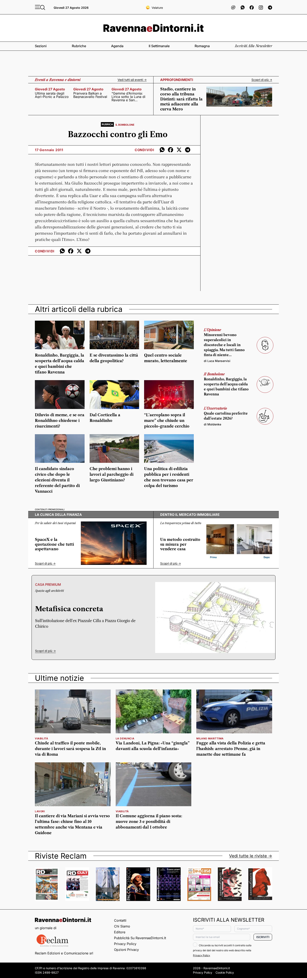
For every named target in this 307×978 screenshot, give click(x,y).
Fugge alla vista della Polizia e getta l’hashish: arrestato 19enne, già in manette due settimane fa (230, 749)
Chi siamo (122, 926)
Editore (119, 932)
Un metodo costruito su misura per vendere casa (180, 544)
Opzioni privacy (126, 950)
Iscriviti (262, 937)
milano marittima (210, 738)
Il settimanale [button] (159, 46)
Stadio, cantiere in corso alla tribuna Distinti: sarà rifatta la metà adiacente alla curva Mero (181, 99)
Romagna (202, 46)
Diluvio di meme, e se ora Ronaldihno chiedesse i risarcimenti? (59, 421)
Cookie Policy (225, 972)
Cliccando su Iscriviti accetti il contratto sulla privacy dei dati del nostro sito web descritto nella (222, 950)
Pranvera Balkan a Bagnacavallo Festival (90, 95)
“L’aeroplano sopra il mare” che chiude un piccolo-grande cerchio (166, 421)
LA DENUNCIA (125, 738)
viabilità (41, 738)
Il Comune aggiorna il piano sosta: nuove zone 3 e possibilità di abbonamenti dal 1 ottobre (149, 822)
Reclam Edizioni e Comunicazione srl (64, 953)
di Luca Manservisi (217, 361)
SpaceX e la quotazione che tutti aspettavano (54, 544)
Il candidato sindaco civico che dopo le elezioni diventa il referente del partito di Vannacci (57, 480)
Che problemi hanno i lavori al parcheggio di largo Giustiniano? (111, 474)
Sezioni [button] (41, 46)
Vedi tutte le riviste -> (250, 856)
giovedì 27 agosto (50, 89)
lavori (40, 811)
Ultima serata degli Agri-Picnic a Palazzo (52, 95)
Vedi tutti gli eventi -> (132, 79)
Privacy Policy (125, 944)
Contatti (120, 920)
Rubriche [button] (79, 46)
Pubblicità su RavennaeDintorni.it (140, 938)
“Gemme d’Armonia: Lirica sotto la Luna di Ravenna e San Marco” (128, 97)
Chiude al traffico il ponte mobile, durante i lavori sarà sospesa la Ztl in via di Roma (70, 749)
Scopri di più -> (261, 79)
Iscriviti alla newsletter (253, 46)
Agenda (117, 46)
